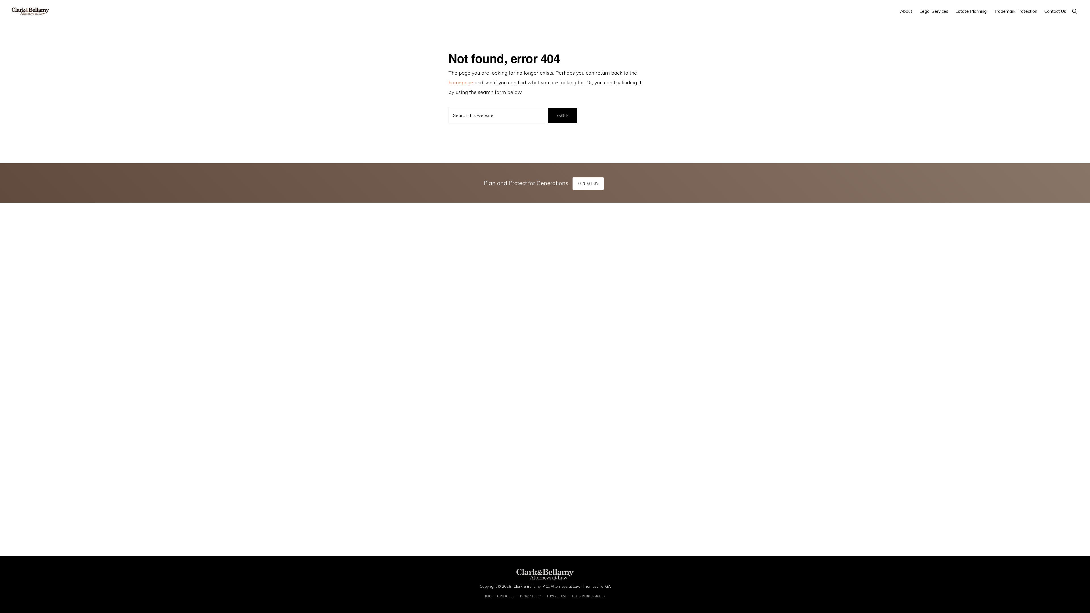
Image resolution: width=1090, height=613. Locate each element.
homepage (460, 82)
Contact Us (588, 183)
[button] (1074, 11)
